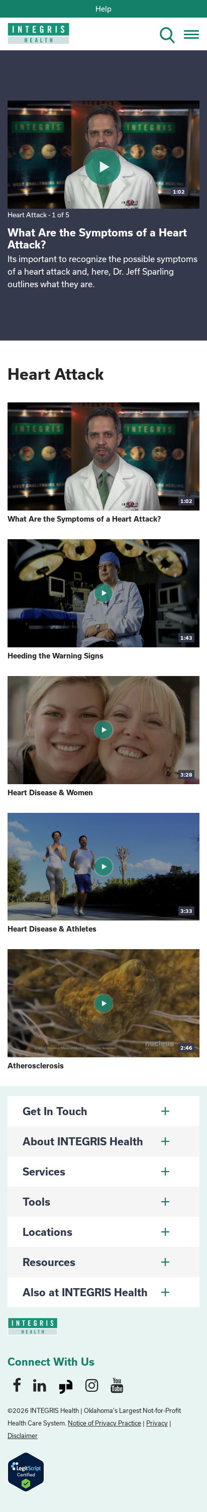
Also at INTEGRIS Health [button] (85, 1292)
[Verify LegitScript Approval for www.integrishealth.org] (26, 1471)
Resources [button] (49, 1262)
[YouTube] (117, 1385)
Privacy (157, 1422)
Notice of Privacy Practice (104, 1422)
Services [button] (44, 1171)
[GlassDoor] (65, 1385)
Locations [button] (47, 1232)
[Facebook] (17, 1385)
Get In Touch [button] (55, 1111)
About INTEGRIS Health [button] (83, 1141)
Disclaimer (23, 1435)
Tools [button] (36, 1202)
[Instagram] (91, 1385)
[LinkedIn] (39, 1385)
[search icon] (171, 33)
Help (103, 9)
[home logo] (31, 36)
